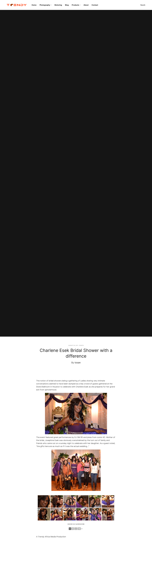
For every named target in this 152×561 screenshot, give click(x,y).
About (86, 5)
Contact (95, 5)
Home (34, 5)
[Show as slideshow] (76, 524)
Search (142, 5)
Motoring (58, 5)
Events (81, 345)
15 (79, 529)
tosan (78, 362)
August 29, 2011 (73, 345)
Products (75, 5)
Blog (67, 5)
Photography (45, 5)
